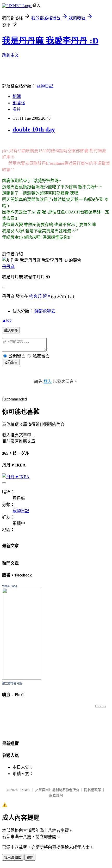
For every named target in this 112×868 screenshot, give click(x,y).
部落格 (19, 103)
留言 (47, 296)
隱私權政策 (92, 790)
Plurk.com (100, 706)
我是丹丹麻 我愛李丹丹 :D (50, 40)
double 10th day (34, 129)
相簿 (17, 96)
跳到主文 (10, 55)
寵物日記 (44, 86)
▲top (6, 320)
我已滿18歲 (12, 858)
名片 (17, 109)
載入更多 (11, 330)
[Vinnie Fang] (21, 678)
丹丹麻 (8, 266)
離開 (30, 858)
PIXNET (24, 790)
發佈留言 (11, 362)
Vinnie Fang (9, 585)
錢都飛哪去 (44, 311)
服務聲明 (56, 795)
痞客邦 (35, 296)
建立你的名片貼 (12, 683)
